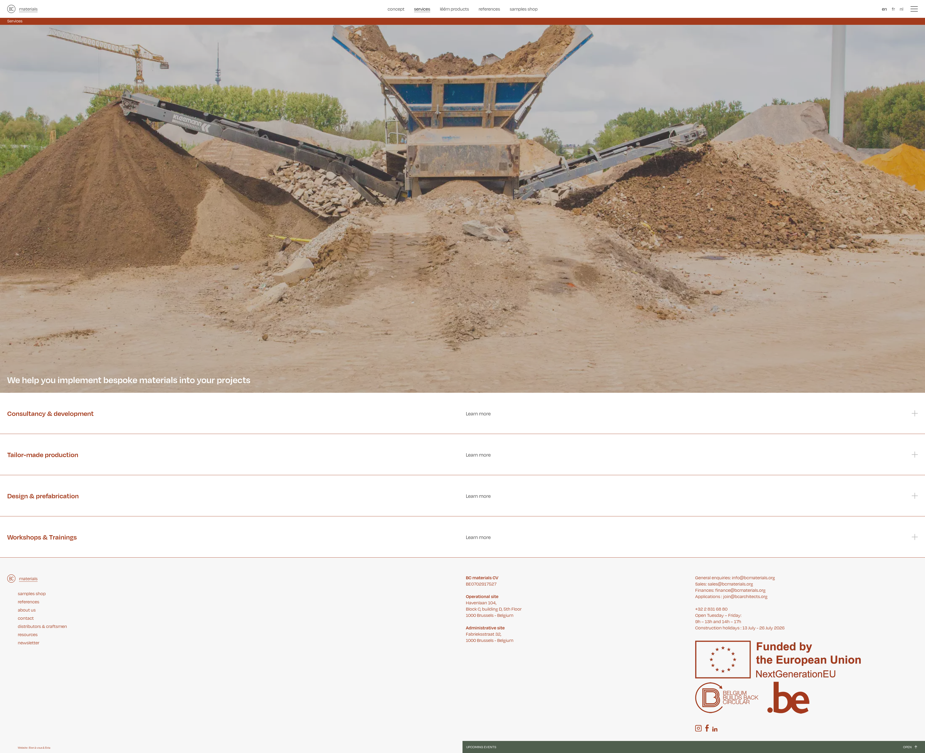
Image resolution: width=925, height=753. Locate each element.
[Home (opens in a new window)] (11, 9)
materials (28, 9)
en (884, 9)
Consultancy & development (50, 413)
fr (893, 9)
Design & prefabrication (43, 496)
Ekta (47, 747)
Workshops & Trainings (42, 537)
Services (14, 21)
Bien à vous (35, 747)
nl (901, 9)
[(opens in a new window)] (698, 728)
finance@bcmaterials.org (740, 590)
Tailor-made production (42, 454)
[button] (914, 9)
